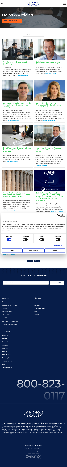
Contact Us (2, 4)
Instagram (37, 451)
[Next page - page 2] (38, 261)
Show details (58, 245)
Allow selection (33, 250)
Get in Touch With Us (12, 21)
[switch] (25, 239)
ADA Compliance (37, 448)
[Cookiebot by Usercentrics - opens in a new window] (58, 215)
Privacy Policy (28, 448)
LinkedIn (33, 451)
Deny (12, 250)
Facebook (29, 451)
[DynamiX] (33, 456)
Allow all (54, 250)
